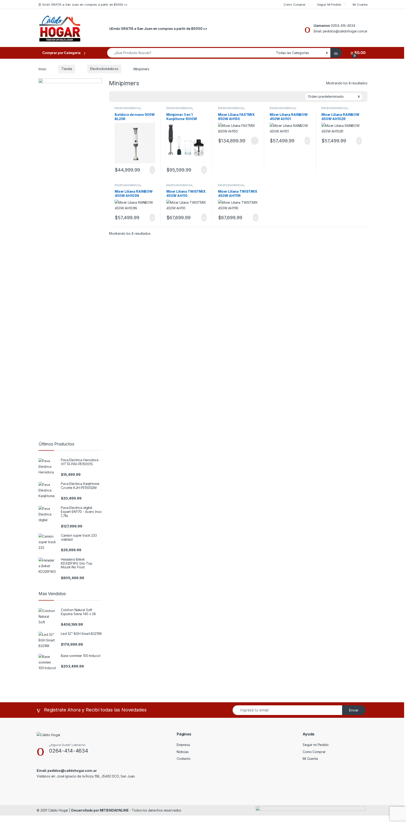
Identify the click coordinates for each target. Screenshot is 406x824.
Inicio (42, 69)
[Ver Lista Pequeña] (135, 97)
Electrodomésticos (104, 69)
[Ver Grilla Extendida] (122, 97)
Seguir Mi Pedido (329, 4)
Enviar (354, 710)
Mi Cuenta (360, 4)
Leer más (254, 141)
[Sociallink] (39, 786)
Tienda (66, 69)
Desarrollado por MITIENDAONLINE (100, 810)
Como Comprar (295, 4)
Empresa (183, 745)
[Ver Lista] (129, 97)
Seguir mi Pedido (316, 745)
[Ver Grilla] (115, 97)
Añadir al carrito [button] (150, 170)
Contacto (184, 759)
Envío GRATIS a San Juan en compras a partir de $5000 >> (85, 4)
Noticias (183, 752)
